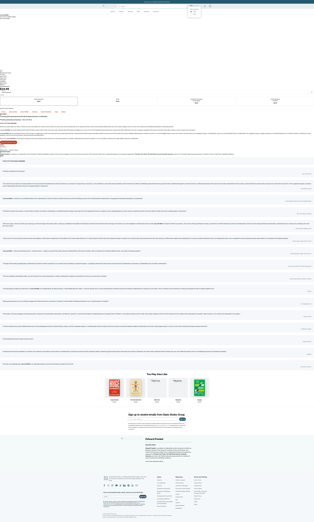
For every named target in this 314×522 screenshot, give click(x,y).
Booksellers (178, 508)
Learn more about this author (154, 461)
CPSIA (195, 501)
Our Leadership (161, 483)
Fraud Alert (197, 499)
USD (194, 11)
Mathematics (3, 150)
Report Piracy (197, 496)
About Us (156, 11)
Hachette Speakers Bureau (182, 491)
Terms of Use (197, 480)
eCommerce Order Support (182, 488)
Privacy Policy (198, 483)
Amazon (3, 112)
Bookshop (34, 112)
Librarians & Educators (181, 485)
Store (138, 11)
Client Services (179, 483)
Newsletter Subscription (163, 488)
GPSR (195, 504)
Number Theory (13, 150)
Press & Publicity (161, 506)
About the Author (5, 151)
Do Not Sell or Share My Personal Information (200, 492)
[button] (157, 71)
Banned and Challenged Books (163, 492)
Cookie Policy (197, 485)
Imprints (146, 11)
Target (56, 112)
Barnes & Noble (13, 112)
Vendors (177, 502)
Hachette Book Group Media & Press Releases (165, 502)
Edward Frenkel (6, 73)
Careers (177, 494)
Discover (130, 11)
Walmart (63, 112)
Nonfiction (3, 147)
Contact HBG (179, 497)
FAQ (176, 500)
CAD (194, 14)
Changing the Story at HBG (164, 496)
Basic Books (3, 83)
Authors (121, 11)
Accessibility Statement (163, 499)
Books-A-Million (25, 112)
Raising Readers (179, 505)
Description (3, 114)
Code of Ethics (198, 488)
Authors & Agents (180, 480)
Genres (113, 11)
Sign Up (182, 419)
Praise (2, 156)
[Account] (204, 6)
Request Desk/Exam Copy (8, 142)
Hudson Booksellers (46, 112)
